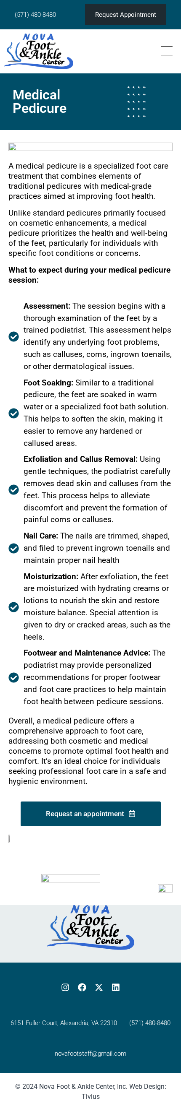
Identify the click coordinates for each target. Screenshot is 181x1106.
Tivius (91, 1097)
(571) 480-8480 (35, 14)
